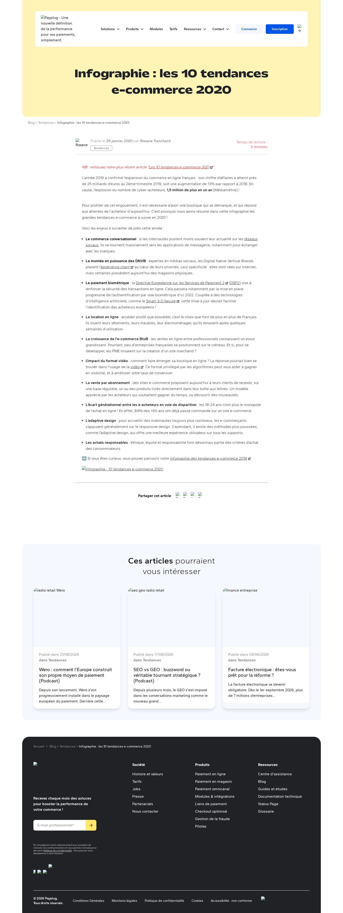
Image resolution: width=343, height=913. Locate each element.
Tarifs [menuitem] (173, 29)
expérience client (117, 267)
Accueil (38, 746)
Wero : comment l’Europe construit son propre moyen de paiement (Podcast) (75, 675)
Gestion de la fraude (212, 819)
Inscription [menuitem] (280, 29)
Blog (262, 781)
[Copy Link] (201, 495)
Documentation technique (280, 796)
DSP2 (234, 283)
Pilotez (200, 826)
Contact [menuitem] (220, 29)
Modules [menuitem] (156, 29)
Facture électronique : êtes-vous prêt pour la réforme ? (262, 672)
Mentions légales (124, 901)
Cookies (197, 901)
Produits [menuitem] (134, 29)
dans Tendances (52, 660)
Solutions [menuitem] (110, 29)
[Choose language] (300, 29)
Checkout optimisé (211, 811)
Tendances (101, 148)
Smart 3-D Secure (162, 301)
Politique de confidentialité (57, 850)
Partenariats (142, 804)
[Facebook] (186, 495)
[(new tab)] (34, 874)
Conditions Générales (88, 901)
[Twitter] (178, 495)
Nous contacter (145, 811)
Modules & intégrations (214, 796)
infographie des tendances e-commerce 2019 (210, 458)
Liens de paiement (211, 804)
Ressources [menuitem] (195, 29)
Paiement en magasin (213, 781)
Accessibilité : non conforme (231, 901)
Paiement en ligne (210, 774)
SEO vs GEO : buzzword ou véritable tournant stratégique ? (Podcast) (166, 675)
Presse (138, 796)
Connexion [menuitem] (249, 29)
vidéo (137, 367)
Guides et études (272, 789)
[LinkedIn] (193, 495)
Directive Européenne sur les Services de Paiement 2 (182, 283)
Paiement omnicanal (212, 789)
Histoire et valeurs (147, 774)
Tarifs (137, 781)
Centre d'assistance (275, 774)
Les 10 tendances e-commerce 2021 (181, 167)
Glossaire (266, 811)
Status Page (268, 804)
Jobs (136, 789)
